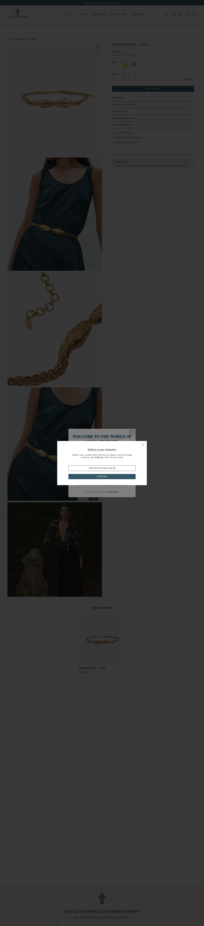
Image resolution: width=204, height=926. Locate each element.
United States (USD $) (102, 468)
